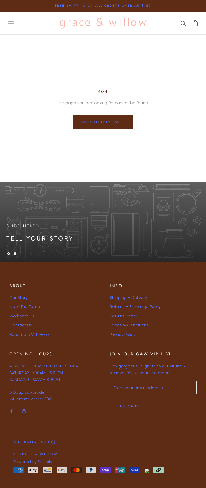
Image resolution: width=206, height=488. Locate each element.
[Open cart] (195, 23)
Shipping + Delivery (128, 297)
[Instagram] (24, 411)
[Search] (183, 23)
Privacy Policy (122, 334)
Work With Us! (22, 316)
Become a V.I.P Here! (29, 334)
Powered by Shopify (32, 461)
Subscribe (128, 406)
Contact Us (20, 325)
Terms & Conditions (129, 325)
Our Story (18, 297)
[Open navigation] (11, 23)
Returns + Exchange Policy (135, 306)
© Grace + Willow (35, 454)
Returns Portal (123, 316)
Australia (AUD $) (34, 442)
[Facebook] (11, 411)
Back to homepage (103, 122)
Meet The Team (24, 306)
